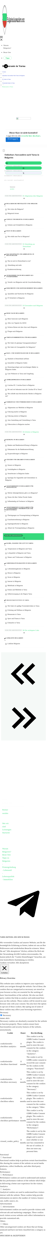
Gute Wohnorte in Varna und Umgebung (21, 374)
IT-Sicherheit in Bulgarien (16, 298)
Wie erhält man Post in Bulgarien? (19, 236)
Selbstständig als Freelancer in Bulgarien (21, 501)
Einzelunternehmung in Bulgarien (18, 519)
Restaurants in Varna (14, 614)
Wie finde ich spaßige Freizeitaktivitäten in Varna (23, 606)
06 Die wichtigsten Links (31, 630)
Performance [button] (5, 1172)
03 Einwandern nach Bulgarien (33, 305)
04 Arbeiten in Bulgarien (31, 432)
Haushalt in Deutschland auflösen (18, 359)
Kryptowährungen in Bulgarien (18, 453)
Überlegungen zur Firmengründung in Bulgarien (23, 515)
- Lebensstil (7, 870)
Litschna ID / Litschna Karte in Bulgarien (21, 385)
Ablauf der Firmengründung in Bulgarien (21, 528)
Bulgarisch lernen (13, 213)
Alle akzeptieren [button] (22, 963)
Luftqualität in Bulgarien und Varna (19, 553)
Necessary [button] (4, 1012)
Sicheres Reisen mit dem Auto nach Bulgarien (22, 327)
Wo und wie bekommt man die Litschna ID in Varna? (25, 389)
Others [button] (2, 1221)
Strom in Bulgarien (14, 577)
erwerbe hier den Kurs (30, 136)
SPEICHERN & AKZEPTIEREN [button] (12, 1236)
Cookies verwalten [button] (7, 963)
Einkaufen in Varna (14, 623)
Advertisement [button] (6, 1204)
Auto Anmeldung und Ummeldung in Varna (22, 420)
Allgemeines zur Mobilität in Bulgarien (20, 407)
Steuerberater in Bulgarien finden (18, 473)
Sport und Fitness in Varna (16, 618)
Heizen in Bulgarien (14, 573)
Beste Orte (6, 855)
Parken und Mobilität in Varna (17, 590)
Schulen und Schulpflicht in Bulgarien (20, 225)
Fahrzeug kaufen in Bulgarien (17, 412)
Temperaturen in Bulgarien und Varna (20, 549)
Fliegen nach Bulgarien (15, 331)
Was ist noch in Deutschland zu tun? (19, 261)
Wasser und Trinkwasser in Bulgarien (20, 557)
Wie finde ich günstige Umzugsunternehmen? (22, 343)
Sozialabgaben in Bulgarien (16, 469)
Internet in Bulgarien (14, 581)
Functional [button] (4, 1155)
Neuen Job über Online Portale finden (20, 497)
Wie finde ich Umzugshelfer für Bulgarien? (21, 347)
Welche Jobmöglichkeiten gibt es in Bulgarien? (23, 493)
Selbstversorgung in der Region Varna (20, 594)
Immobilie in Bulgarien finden (17, 363)
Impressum (6, 792)
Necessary (7, 1015)
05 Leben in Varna (29, 535)
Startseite (6, 833)
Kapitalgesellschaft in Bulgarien (18, 524)
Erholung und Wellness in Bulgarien (19, 610)
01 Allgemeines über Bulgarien (33, 196)
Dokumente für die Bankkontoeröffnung (21, 449)
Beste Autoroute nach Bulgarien (18, 319)
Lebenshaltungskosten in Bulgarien (19, 569)
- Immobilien (7, 879)
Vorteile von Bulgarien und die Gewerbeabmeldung (24, 282)
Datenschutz (7, 796)
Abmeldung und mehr (15, 265)
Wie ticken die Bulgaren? (16, 209)
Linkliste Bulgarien (14, 643)
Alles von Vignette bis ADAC (17, 323)
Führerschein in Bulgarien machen (19, 424)
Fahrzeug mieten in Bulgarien (17, 416)
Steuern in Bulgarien (14, 465)
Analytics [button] (4, 1186)
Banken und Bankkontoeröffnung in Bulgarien (22, 445)
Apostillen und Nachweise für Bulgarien (20, 294)
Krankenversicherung (14, 269)
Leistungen (6, 830)
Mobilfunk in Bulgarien (15, 585)
